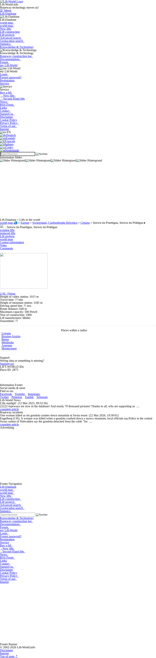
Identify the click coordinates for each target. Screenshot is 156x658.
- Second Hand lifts (12, 98)
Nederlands (12, 150)
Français (10, 141)
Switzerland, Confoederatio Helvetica (54, 222)
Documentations (10, 59)
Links (3, 107)
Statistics (6, 44)
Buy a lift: (6, 92)
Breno (5, 339)
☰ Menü (5, 10)
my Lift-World (8, 65)
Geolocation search (12, 41)
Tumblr (29, 397)
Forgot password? (10, 77)
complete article (9, 409)
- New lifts (8, 95)
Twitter (4, 397)
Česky (9, 147)
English (10, 138)
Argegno (7, 345)
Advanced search (11, 38)
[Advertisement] (78, 191)
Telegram (42, 397)
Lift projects (7, 34)
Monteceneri (9, 348)
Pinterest (16, 397)
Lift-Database (8, 13)
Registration (7, 80)
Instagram (34, 394)
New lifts (5, 28)
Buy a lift (6, 545)
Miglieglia (8, 342)
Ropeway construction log (16, 56)
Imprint (4, 129)
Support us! (7, 363)
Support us (7, 113)
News (4, 101)
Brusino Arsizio (11, 336)
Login (4, 74)
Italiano (9, 144)
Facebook (6, 394)
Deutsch (11, 135)
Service (4, 83)
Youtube (20, 394)
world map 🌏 (9, 222)
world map (7, 22)
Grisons (85, 222)
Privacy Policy (9, 123)
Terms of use (8, 126)
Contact (5, 110)
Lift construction (10, 31)
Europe (25, 222)
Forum (5, 62)
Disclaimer (6, 117)
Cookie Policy (8, 120)
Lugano (6, 333)
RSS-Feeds (7, 104)
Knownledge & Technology (17, 47)
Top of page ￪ (9, 656)
